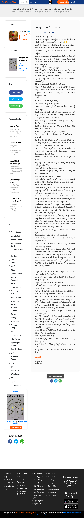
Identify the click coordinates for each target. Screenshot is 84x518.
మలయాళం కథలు (53, 489)
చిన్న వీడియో (23, 488)
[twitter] (75, 482)
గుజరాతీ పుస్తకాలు (39, 480)
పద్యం (13, 270)
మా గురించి (7, 474)
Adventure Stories (15, 302)
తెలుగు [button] (32, 2)
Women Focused (14, 278)
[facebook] (66, 482)
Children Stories (14, 254)
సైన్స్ (12, 378)
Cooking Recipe (14, 326)
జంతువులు (15, 370)
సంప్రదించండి (8, 477)
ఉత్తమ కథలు (23, 474)
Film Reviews (16, 339)
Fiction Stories (16, 240)
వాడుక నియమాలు (10, 483)
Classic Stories (17, 250)
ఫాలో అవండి (25, 37)
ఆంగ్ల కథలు (51, 483)
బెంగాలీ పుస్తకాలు (39, 492)
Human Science (14, 309)
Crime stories (16, 385)
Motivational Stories (16, 244)
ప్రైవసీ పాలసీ (8, 480)
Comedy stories (14, 261)
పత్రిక (12, 266)
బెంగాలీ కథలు (52, 486)
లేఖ (12, 331)
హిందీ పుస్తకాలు (38, 477)
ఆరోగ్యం (13, 318)
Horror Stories (16, 335)
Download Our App (55, 376)
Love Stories (16, 287)
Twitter (16, 99)
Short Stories (16, 232)
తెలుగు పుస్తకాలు (39, 489)
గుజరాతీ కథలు (52, 477)
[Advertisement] (15, 458)
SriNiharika (23, 32)
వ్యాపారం (14, 363)
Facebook (16, 92)
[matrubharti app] (50, 2)
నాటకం (13, 284)
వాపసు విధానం (9, 486)
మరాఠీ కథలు (52, 480)
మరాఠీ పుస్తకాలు (38, 483)
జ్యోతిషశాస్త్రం (15, 374)
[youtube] (69, 485)
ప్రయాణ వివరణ (16, 274)
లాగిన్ (73, 2)
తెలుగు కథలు (52, 495)
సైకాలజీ (13, 314)
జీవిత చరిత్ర (15, 321)
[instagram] (71, 482)
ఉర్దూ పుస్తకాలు (38, 504)
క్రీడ (12, 367)
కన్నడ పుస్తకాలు (38, 500)
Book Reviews (16, 349)
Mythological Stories (16, 344)
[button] (27, 2)
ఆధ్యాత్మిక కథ (15, 236)
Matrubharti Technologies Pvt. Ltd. (28, 513)
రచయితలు (22, 485)
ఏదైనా (13, 381)
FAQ (5, 489)
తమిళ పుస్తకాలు (38, 486)
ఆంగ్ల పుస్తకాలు (38, 474)
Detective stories (14, 292)
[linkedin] (73, 485)
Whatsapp (16, 106)
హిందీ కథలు (51, 474)
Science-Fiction (14, 357)
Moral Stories (16, 298)
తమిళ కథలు (52, 492)
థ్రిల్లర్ (12, 353)
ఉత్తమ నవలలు (23, 477)
